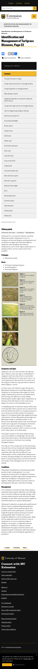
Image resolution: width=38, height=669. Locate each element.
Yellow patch (8, 211)
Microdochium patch (11, 176)
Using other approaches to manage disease (18, 106)
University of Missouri (15, 558)
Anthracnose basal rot (11, 116)
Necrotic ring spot (10, 181)
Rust (5, 191)
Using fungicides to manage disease (16, 89)
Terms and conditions (8, 629)
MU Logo (2, 558)
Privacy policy (5, 626)
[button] (19, 664)
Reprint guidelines (10, 58)
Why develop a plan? (11, 94)
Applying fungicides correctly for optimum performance (18, 100)
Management (30, 232)
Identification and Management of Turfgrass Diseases (18, 25)
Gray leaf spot (9, 156)
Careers (4, 591)
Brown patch (8, 126)
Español (4, 598)
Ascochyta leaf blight (11, 121)
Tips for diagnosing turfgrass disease (16, 111)
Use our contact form (8, 572)
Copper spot (8, 131)
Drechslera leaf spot (11, 146)
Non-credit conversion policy (11, 610)
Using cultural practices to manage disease (18, 84)
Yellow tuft (7, 216)
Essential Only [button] (7, 665)
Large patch (8, 166)
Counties (19, 3)
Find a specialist (6, 575)
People (10, 3)
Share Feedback (25, 58)
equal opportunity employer (13, 647)
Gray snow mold (9, 161)
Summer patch (9, 201)
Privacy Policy (27, 659)
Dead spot (7, 136)
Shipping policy (6, 622)
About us (4, 587)
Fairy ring (7, 151)
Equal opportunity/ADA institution (12, 594)
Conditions (20, 232)
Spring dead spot (10, 196)
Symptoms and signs (8, 232)
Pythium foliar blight (11, 186)
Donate (27, 3)
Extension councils (7, 607)
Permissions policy (7, 614)
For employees (6, 603)
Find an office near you (9, 579)
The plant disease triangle (12, 79)
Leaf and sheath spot (11, 171)
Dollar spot (8, 141)
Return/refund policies (8, 619)
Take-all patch (8, 206)
